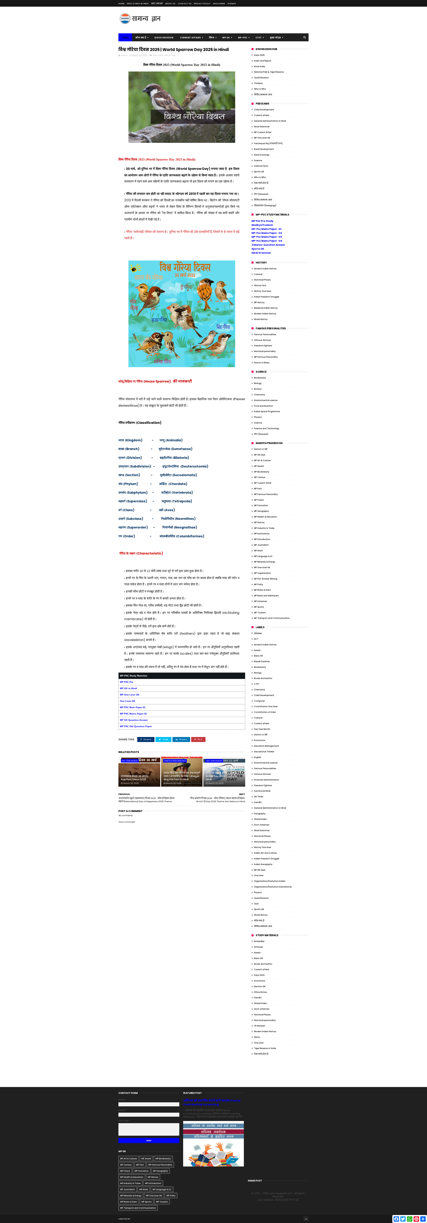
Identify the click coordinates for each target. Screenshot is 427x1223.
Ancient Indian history (265, 268)
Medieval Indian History (266, 307)
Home (121, 3)
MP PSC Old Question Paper (136, 726)
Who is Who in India (138, 3)
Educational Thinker (264, 751)
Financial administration (266, 779)
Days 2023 (259, 975)
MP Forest (259, 499)
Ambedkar (259, 941)
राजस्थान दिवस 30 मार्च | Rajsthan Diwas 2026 (134, 777)
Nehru (257, 1037)
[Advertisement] (248, 20)
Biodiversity (260, 377)
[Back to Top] (306, 1218)
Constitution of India (265, 712)
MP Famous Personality (266, 357)
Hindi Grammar (262, 126)
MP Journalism (261, 545)
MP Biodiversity (261, 471)
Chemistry (259, 394)
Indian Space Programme (267, 411)
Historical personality (265, 351)
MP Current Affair (262, 132)
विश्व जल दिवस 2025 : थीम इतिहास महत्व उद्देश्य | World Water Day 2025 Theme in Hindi (221, 774)
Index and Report (262, 60)
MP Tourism (260, 612)
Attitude (258, 947)
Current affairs (261, 115)
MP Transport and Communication (272, 618)
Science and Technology (266, 428)
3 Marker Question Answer (268, 244)
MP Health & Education (265, 516)
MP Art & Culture (262, 460)
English (257, 757)
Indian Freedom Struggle (266, 296)
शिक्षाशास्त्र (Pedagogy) (265, 205)
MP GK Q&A (259, 454)
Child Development (264, 109)
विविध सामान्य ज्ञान (263, 94)
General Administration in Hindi (270, 121)
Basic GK (258, 655)
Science (258, 160)
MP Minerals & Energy (264, 561)
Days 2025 (158, 55)
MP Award (259, 466)
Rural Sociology (261, 154)
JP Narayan (259, 1025)
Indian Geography (263, 864)
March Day (170, 55)
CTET (259, 37)
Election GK (260, 986)
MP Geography (261, 511)
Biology (258, 383)
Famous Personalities (175, 761)
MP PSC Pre (126, 682)
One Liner (259, 875)
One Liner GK (128, 701)
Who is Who (260, 89)
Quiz (256, 903)
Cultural (258, 274)
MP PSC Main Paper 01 (132, 707)
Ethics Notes (260, 992)
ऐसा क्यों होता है (261, 183)
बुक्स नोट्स (275, 37)
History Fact (260, 285)
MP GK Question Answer (134, 720)
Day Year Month (130, 761)
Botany (258, 389)
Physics (258, 417)
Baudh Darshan (262, 661)
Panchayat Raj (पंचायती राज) (268, 143)
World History (261, 319)
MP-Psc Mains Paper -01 (266, 229)
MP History (259, 302)
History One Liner (262, 291)
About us (170, 3)
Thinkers (258, 83)
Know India (259, 66)
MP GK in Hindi (128, 688)
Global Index (260, 819)
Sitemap (232, 3)
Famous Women (262, 340)
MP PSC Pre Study (262, 221)
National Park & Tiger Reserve (269, 71)
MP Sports (259, 607)
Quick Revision (163, 37)
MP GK (226, 37)
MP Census (259, 477)
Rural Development (264, 149)
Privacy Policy (202, 3)
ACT (256, 639)
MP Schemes (260, 601)
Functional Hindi (262, 791)
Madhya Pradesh (262, 225)
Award (257, 650)
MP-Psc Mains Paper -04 (267, 240)
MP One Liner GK (129, 694)
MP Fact (258, 488)
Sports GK (259, 171)
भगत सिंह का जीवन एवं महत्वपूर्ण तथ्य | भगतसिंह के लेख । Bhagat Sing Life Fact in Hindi (182, 776)
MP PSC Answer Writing (265, 578)
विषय (211, 37)
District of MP (261, 449)
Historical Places (262, 279)
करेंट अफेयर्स (157, 3)
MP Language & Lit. (263, 556)
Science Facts (261, 165)
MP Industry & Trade (264, 528)
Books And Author (263, 678)
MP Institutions (262, 533)
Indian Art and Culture (265, 853)
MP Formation (261, 505)
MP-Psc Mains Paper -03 (267, 236)
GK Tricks (258, 796)
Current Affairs (190, 37)
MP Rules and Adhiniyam (266, 595)
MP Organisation (262, 573)
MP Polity (258, 584)
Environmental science (266, 400)
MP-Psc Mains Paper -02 (267, 233)
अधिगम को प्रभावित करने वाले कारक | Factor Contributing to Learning (212, 1102)
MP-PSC (242, 37)
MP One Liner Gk (262, 137)
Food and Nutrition (263, 405)
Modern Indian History (265, 313)
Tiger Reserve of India (265, 1048)
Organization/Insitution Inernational (273, 886)
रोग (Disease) (261, 194)
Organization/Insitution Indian (269, 881)
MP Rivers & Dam (262, 589)
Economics (259, 740)
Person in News (261, 362)
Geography (260, 813)
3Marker (258, 633)
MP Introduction (262, 539)
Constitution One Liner (266, 706)
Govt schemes (261, 824)
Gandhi (258, 802)
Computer (259, 701)
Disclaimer (219, 3)
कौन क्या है (140, 37)
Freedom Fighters (263, 345)
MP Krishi (258, 550)
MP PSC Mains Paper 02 (133, 713)
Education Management (266, 745)
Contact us (184, 3)
